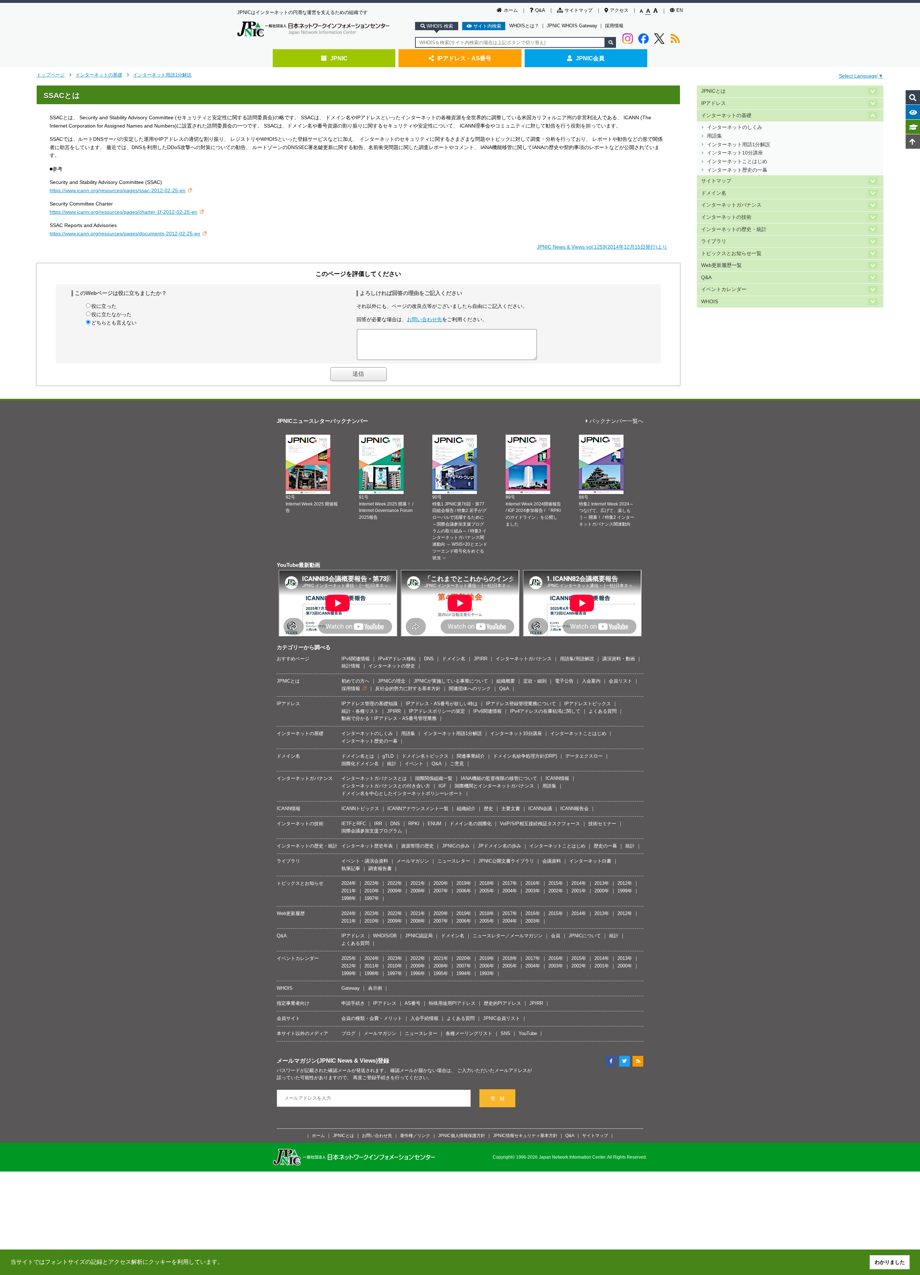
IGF (442, 786)
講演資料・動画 (618, 658)
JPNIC (339, 58)
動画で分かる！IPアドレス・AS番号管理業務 (389, 718)
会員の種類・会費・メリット (371, 1018)
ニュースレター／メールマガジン (508, 935)
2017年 (509, 883)
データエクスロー (584, 756)
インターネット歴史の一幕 (737, 170)
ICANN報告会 (574, 808)
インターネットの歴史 (391, 666)
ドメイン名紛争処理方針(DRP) (525, 756)
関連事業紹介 (471, 756)
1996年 (417, 973)
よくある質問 (603, 711)
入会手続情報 (424, 1018)
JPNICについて (585, 935)
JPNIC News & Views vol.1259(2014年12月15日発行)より (602, 247)
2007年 (440, 890)
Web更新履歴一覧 (721, 265)
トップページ (51, 75)
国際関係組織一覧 (433, 778)
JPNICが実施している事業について (451, 681)
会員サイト (288, 1018)
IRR (378, 823)
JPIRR (480, 658)
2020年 (440, 883)
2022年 (394, 883)
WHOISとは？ (524, 25)
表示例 (375, 988)
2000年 (601, 890)
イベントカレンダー (723, 289)
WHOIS (709, 301)
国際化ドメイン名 (360, 763)
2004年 (509, 890)
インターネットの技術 (726, 217)
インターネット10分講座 (735, 153)
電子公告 (564, 681)
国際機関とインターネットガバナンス (494, 786)
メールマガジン (412, 861)
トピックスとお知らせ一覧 (731, 253)
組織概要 (505, 681)
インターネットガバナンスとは (374, 778)
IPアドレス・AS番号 (464, 58)
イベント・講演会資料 (364, 861)
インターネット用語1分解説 (162, 75)
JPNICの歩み (456, 846)
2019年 (463, 883)
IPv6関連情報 (355, 658)
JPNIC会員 (590, 58)
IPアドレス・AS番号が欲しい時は (442, 703)
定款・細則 (535, 681)
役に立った (103, 306)
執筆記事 (350, 868)
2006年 (463, 890)
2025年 (348, 958)
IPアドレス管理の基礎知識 (369, 703)
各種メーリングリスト (469, 1033)
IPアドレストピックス (587, 703)
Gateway (350, 988)
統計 (391, 763)
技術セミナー (602, 823)
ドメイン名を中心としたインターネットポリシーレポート (402, 793)
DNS (429, 658)
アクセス (619, 10)
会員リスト (620, 681)
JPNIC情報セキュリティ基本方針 (525, 1135)
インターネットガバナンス (731, 205)
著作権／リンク (415, 1135)
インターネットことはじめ (737, 161)
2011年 (348, 890)
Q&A (540, 10)
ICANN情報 (557, 778)
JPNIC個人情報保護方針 (461, 1135)
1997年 (371, 898)
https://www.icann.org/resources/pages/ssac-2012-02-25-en (117, 190)
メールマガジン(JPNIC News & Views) (327, 1060)
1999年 (624, 890)
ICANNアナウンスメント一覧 (417, 808)
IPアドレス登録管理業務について (521, 703)
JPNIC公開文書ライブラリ (506, 861)
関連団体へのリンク (470, 688)
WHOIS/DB (385, 935)
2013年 (601, 883)
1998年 (348, 898)
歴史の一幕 (605, 846)
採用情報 (614, 25)
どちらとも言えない (114, 322)
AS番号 (412, 1003)
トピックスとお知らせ (300, 883)
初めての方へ (355, 681)
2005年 (486, 890)
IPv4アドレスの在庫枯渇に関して (545, 711)
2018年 (486, 883)
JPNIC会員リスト (501, 1018)
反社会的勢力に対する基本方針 (408, 688)
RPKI (413, 823)
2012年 (624, 883)
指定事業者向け (293, 1003)
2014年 (578, 883)
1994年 (463, 973)
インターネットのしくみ (734, 127)
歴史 (488, 808)
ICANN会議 (540, 808)
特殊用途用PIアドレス (452, 1003)
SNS (505, 1033)
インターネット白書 (590, 861)
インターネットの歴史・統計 (734, 229)
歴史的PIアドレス (502, 1003)
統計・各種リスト (360, 711)
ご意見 (457, 763)
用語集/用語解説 (577, 658)
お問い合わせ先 (424, 319)
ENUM (434, 823)
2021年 (417, 883)
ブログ (348, 1033)
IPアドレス (713, 103)
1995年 (440, 973)
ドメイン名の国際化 (471, 823)
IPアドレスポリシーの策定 (437, 711)
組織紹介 (466, 808)
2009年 (394, 890)
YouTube (528, 1033)
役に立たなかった (111, 314)
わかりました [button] (890, 1262)
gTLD (388, 756)
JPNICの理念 (391, 681)
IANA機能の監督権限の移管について (499, 778)
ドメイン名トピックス (425, 756)
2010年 (371, 890)
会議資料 (551, 861)
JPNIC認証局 (419, 935)
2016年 (532, 883)
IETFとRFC (353, 823)
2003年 (532, 890)
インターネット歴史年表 (367, 846)
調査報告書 (380, 868)
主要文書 (510, 808)
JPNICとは (713, 91)
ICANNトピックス (360, 808)
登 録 (498, 1098)
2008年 (417, 890)
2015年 (555, 883)
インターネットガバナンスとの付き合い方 (385, 786)
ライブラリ (713, 241)
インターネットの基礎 (98, 75)
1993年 (486, 973)
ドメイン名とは (357, 756)
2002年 (555, 890)
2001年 (578, 890)
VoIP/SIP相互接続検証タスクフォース (540, 823)
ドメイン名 (713, 193)
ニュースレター (453, 861)
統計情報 (350, 666)
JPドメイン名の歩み (499, 846)
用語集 (714, 136)
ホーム (511, 10)
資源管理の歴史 (417, 846)
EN (679, 10)
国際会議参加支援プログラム (371, 830)
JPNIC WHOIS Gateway (572, 25)
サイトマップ (579, 10)
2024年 (348, 883)
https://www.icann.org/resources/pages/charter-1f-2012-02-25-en (123, 212)
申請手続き (353, 1003)
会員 (555, 935)
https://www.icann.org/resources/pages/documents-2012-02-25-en (125, 233)
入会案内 (591, 681)
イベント (414, 763)
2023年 (371, 883)
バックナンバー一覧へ (616, 421)
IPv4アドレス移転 (397, 658)
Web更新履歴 (291, 913)
